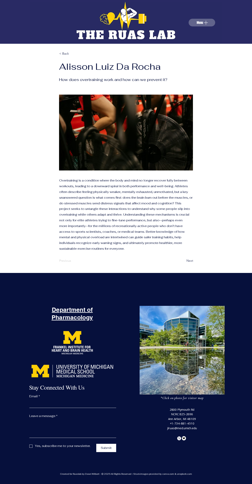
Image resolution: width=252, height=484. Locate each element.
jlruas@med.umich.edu (182, 428)
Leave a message (43, 416)
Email (34, 396)
